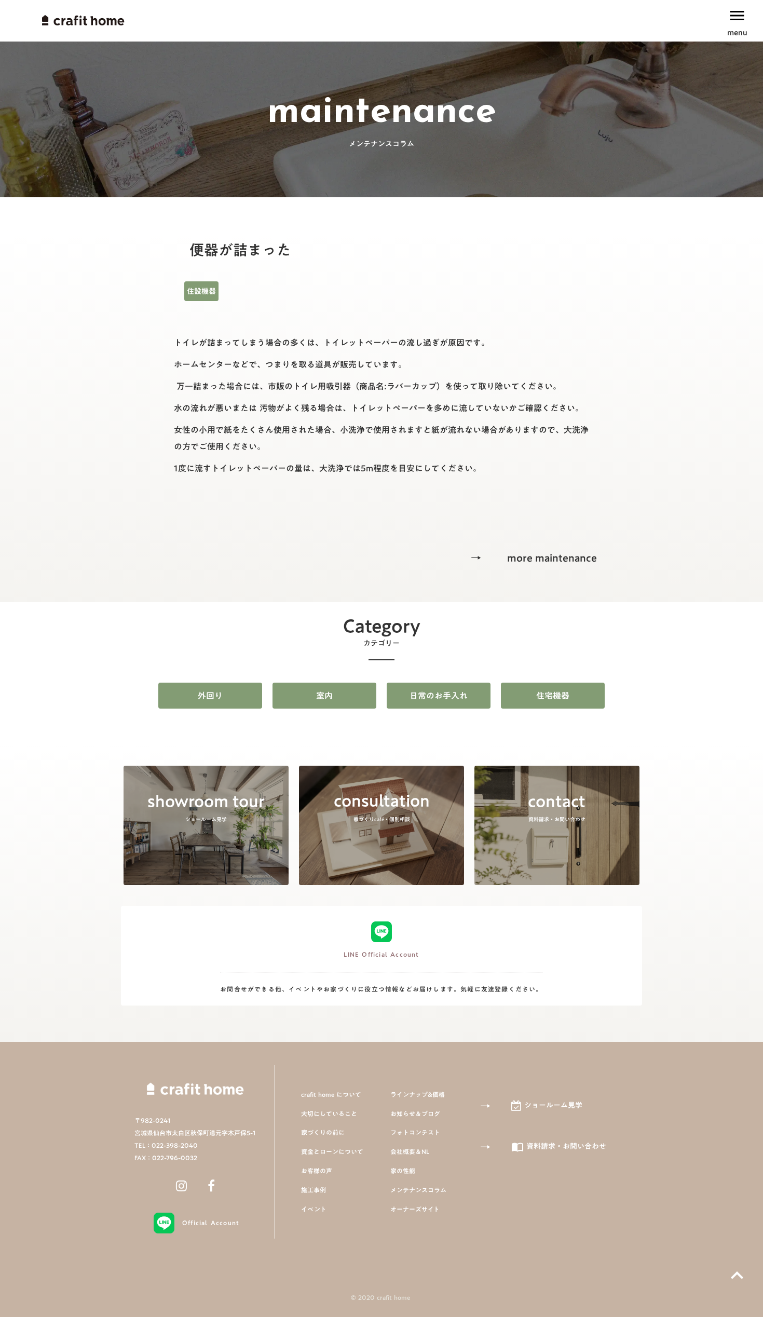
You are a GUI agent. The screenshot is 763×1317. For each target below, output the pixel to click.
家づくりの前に (323, 1132)
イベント (313, 1209)
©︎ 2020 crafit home (381, 1297)
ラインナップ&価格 (417, 1094)
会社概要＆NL (409, 1151)
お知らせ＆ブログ (415, 1113)
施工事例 (313, 1190)
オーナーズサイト (415, 1209)
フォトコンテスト (415, 1132)
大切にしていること (329, 1113)
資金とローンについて (332, 1151)
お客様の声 (316, 1170)
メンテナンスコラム (418, 1190)
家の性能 (402, 1170)
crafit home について (331, 1094)
